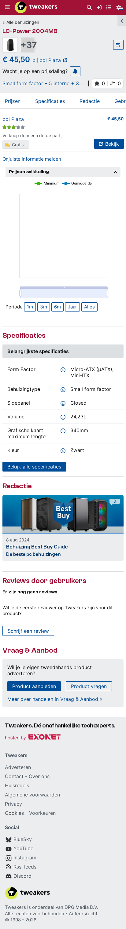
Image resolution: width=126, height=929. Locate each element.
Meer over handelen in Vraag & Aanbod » (54, 699)
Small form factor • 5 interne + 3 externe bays (40, 83)
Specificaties (50, 101)
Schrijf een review (28, 631)
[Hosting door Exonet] (33, 738)
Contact (14, 776)
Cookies (14, 813)
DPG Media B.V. (81, 907)
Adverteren (18, 767)
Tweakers (15, 907)
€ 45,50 (115, 118)
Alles (89, 307)
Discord (22, 876)
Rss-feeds (24, 867)
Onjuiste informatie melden (31, 159)
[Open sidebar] (121, 20)
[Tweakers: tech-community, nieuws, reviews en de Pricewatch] (36, 7)
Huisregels (17, 785)
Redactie (90, 101)
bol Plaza (13, 119)
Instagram (24, 857)
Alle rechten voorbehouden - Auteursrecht (51, 913)
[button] (7, 7)
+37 (27, 45)
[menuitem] (89, 7)
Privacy (13, 804)
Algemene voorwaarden (32, 795)
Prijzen (12, 101)
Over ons (39, 776)
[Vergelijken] (118, 45)
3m (43, 307)
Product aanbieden (34, 686)
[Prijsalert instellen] (75, 71)
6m (57, 307)
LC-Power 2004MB (29, 31)
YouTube (23, 848)
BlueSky (22, 839)
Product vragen (89, 686)
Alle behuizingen (22, 22)
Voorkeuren (42, 813)
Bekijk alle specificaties (34, 467)
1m (30, 307)
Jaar (72, 307)
